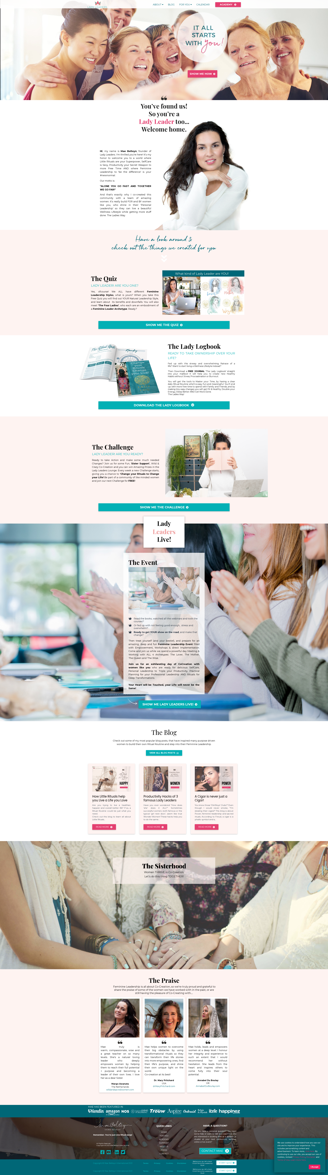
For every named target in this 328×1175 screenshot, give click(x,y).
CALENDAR (203, 4)
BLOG (171, 4)
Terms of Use (283, 1160)
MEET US (164, 1146)
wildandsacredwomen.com (120, 1090)
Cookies (168, 1163)
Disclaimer (181, 1163)
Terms (145, 1163)
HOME (164, 1132)
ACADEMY (164, 1139)
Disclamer (310, 1157)
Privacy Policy (299, 1157)
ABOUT (157, 4)
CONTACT (164, 1154)
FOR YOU (184, 4)
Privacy (157, 1163)
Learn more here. (298, 1160)
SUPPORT (164, 1143)
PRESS (164, 1150)
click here (309, 1151)
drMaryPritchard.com (164, 1086)
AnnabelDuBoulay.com (208, 1086)
